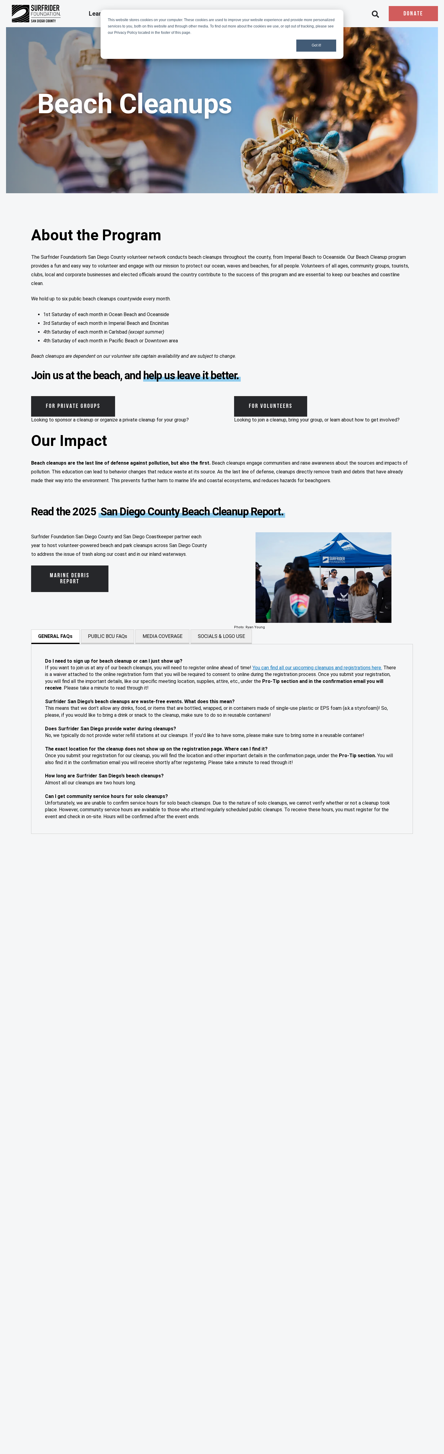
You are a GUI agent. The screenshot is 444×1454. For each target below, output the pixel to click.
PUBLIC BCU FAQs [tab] (107, 636)
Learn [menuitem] (97, 14)
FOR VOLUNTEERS (270, 406)
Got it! (316, 45)
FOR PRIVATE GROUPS (73, 406)
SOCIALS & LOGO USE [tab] (221, 636)
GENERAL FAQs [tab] (55, 636)
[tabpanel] (222, 739)
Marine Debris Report (69, 579)
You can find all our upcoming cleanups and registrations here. (317, 668)
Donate (413, 14)
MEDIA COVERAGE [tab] (162, 636)
